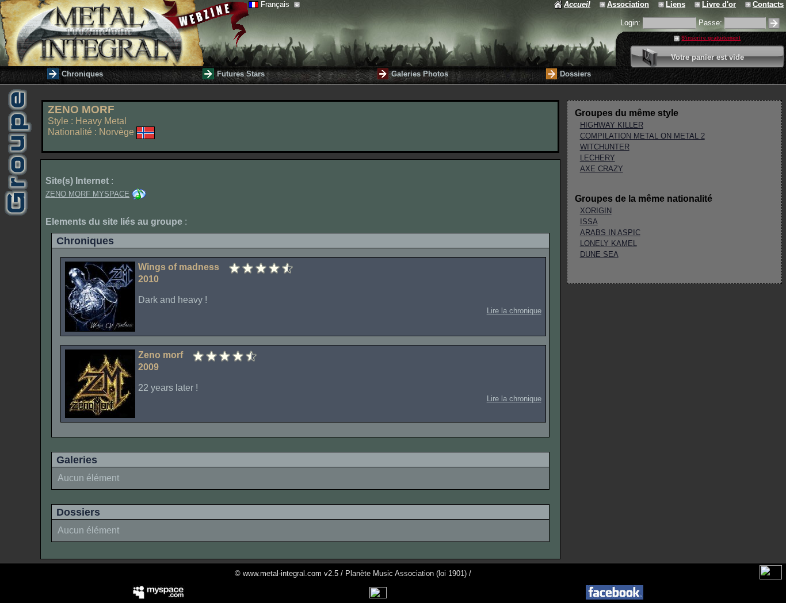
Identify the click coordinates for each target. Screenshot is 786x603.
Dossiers (575, 74)
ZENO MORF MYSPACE (87, 194)
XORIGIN (596, 210)
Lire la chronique (514, 310)
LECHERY (597, 157)
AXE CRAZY (601, 168)
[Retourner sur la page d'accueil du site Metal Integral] (124, 33)
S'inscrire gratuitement (711, 38)
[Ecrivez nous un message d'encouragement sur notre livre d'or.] (698, 4)
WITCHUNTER (604, 147)
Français (276, 4)
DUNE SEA (599, 254)
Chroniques (82, 74)
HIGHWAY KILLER (611, 125)
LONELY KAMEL (608, 243)
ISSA (589, 221)
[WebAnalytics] (771, 577)
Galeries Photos (419, 74)
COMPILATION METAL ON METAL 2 (642, 136)
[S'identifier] (774, 23)
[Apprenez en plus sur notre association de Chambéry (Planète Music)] (603, 4)
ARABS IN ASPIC (610, 232)
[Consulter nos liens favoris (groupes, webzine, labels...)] (662, 4)
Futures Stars (241, 74)
